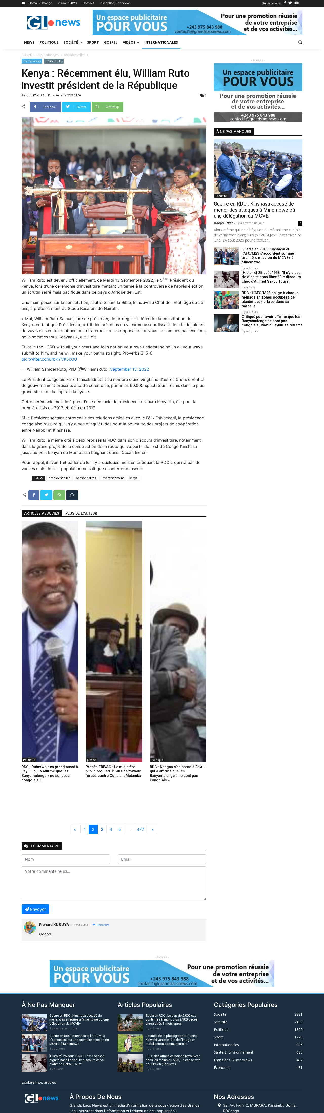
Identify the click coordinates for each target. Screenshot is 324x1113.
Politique (48, 42)
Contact (88, 3)
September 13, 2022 (129, 369)
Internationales (161, 42)
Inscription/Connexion (115, 3)
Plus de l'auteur (81, 513)
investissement (113, 478)
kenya (133, 478)
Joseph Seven (224, 223)
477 (140, 829)
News (29, 42)
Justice (91, 760)
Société (71, 42)
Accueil (27, 55)
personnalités (86, 478)
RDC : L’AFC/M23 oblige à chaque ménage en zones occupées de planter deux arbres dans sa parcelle (270, 299)
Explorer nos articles (39, 1082)
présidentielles (74, 55)
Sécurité (221, 196)
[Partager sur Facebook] (34, 494)
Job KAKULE (36, 95)
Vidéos (129, 42)
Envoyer (38, 909)
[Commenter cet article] (72, 494)
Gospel (111, 42)
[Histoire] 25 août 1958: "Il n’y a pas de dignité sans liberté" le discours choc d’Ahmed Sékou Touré (271, 277)
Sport (93, 42)
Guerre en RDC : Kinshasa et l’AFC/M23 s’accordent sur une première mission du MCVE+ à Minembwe (268, 256)
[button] (108, 22)
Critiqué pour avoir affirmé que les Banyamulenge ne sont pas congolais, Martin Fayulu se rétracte (272, 321)
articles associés (41, 513)
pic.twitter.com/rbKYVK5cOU (49, 359)
